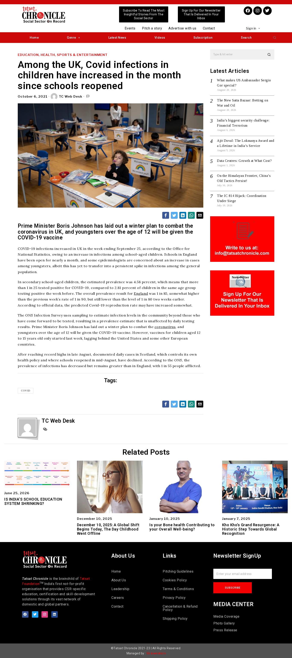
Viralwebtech (155, 653)
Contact (209, 28)
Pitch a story (152, 28)
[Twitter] (267, 10)
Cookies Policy (175, 580)
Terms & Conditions (178, 589)
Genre (71, 37)
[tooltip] (165, 215)
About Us (118, 580)
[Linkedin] (54, 614)
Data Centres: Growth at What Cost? (244, 161)
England (141, 293)
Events (130, 28)
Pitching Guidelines (178, 571)
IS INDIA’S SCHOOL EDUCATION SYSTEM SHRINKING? (33, 501)
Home (34, 37)
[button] (274, 37)
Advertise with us (182, 28)
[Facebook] (248, 10)
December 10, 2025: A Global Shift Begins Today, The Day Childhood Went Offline (108, 529)
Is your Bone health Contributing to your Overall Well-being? (182, 527)
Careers (117, 598)
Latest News (117, 37)
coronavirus (165, 327)
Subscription (203, 37)
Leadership (120, 589)
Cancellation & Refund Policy (180, 608)
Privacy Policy (174, 598)
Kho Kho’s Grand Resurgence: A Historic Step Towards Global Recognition (251, 529)
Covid (25, 390)
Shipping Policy (175, 619)
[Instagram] (257, 10)
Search (246, 37)
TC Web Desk (70, 96)
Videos (160, 37)
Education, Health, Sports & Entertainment (63, 55)
